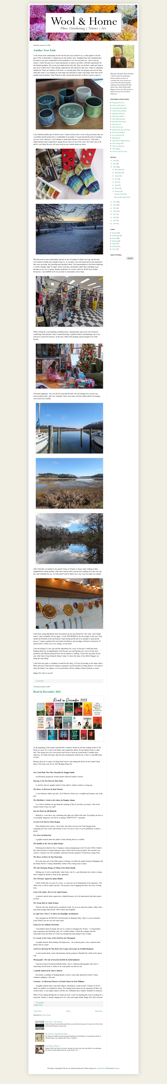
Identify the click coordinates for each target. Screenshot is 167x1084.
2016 (115, 217)
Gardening (115, 235)
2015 (115, 220)
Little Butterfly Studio (119, 108)
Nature (114, 244)
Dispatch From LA (118, 102)
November (118, 169)
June (116, 179)
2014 (115, 223)
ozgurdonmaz (100, 1068)
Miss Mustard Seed (118, 119)
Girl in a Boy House (118, 105)
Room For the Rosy (118, 132)
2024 (115, 167)
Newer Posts (38, 1011)
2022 (115, 205)
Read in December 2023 (47, 692)
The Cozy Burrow (118, 146)
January (117, 191)
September (118, 172)
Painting (115, 246)
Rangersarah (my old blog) (121, 130)
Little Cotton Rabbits (119, 111)
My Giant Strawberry (119, 121)
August (117, 176)
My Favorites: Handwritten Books (56, 1034)
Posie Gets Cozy (117, 127)
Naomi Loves (116, 124)
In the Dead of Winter (52, 1046)
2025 (115, 164)
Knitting (115, 241)
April (117, 185)
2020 (115, 211)
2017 (115, 214)
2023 (115, 202)
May (116, 182)
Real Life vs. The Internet (53, 1022)
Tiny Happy (116, 149)
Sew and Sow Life (118, 135)
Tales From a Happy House (121, 140)
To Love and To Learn (119, 151)
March (117, 188)
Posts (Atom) (46, 1015)
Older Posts (98, 1011)
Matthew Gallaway (118, 113)
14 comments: (40, 681)
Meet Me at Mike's (118, 116)
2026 (115, 160)
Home (68, 1011)
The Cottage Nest (118, 143)
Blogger (116, 1068)
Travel (114, 249)
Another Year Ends (44, 50)
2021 (115, 208)
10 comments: (40, 1003)
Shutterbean (116, 138)
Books (41, 1005)
